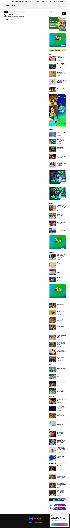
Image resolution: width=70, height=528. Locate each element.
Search (50, 11)
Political (38, 1)
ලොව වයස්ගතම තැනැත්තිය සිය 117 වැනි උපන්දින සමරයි (52, 337)
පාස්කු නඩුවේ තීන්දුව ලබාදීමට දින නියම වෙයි (52, 74)
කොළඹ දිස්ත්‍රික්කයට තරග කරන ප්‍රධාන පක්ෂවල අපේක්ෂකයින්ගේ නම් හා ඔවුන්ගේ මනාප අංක (52, 493)
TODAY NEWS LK (19, 2)
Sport (47, 1)
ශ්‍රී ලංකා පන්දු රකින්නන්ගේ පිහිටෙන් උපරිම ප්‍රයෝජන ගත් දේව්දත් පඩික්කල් (52, 391)
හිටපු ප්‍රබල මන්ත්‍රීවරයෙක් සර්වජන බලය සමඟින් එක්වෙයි (52, 272)
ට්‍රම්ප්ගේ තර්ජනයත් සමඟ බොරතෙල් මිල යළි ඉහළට (52, 352)
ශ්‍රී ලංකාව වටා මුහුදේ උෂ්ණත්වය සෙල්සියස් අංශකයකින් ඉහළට (52, 141)
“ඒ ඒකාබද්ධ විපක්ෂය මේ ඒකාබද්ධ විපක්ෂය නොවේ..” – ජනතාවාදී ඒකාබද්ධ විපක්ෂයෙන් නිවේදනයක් (52, 257)
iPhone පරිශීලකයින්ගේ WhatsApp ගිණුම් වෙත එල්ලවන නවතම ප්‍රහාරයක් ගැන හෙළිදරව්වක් (52, 442)
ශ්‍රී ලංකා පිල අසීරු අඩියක (52, 369)
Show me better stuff (59, 524)
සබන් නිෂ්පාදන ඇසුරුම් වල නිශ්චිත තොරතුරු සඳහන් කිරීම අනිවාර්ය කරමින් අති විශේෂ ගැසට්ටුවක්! (52, 423)
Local (33, 1)
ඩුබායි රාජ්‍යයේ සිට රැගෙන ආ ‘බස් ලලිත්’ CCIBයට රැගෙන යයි (52, 58)
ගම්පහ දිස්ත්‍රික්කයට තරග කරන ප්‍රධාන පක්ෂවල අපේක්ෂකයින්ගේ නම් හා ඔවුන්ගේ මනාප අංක (52, 468)
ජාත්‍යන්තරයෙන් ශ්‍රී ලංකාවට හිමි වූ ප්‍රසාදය (52, 401)
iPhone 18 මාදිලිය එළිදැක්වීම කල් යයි (52, 434)
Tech (55, 1)
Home (30, 1)
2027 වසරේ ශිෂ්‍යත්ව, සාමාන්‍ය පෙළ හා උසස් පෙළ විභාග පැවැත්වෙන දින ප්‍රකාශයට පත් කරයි (52, 82)
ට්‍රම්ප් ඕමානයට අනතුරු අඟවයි (52, 359)
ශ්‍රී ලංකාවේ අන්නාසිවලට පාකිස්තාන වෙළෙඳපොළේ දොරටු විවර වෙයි (52, 320)
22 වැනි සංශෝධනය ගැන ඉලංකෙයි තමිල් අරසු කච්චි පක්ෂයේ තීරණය (52, 265)
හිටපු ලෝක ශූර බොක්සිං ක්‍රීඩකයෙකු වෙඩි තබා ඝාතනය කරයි (52, 384)
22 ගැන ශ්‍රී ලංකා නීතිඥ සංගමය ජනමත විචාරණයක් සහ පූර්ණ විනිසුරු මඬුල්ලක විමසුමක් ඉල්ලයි (52, 66)
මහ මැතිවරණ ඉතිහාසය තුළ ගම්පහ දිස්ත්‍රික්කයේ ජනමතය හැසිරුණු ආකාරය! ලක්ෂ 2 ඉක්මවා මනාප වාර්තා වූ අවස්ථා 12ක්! (52, 476)
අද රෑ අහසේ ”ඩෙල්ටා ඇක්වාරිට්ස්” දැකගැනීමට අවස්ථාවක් (52, 408)
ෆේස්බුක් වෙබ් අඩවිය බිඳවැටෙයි (52, 457)
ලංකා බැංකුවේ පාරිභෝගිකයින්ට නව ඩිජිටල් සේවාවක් (52, 312)
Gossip (51, 1)
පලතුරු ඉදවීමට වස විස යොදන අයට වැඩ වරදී (52, 415)
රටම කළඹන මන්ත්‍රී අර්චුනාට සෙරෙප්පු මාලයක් (52, 230)
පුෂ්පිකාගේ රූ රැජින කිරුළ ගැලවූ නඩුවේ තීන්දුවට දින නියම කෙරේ (52, 223)
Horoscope (60, 1)
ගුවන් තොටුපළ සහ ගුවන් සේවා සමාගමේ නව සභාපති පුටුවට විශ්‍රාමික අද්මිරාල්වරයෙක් (52, 164)
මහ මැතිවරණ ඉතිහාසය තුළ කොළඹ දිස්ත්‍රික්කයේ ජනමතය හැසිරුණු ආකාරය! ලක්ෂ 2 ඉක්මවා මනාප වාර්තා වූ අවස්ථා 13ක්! (52, 485)
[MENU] (4, 2)
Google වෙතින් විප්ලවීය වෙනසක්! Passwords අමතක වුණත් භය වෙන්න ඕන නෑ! (52, 450)
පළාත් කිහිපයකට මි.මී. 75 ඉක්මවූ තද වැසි (52, 134)
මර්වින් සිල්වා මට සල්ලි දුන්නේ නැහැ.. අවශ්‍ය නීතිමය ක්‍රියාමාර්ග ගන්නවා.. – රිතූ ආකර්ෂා (52, 208)
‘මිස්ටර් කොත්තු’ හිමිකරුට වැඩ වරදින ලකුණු (52, 216)
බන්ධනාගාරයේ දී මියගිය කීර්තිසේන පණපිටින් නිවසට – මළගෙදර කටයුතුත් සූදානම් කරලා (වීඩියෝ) (52, 156)
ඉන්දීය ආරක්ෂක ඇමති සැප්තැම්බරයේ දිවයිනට (52, 149)
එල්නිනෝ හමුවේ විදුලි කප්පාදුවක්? (52, 89)
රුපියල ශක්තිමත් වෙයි (52, 305)
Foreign (43, 1)
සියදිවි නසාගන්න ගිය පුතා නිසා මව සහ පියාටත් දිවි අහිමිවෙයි (52, 344)
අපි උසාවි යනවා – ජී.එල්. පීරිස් (52, 279)
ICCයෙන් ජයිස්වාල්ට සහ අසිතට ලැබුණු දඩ (52, 376)
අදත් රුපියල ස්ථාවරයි (52, 327)
